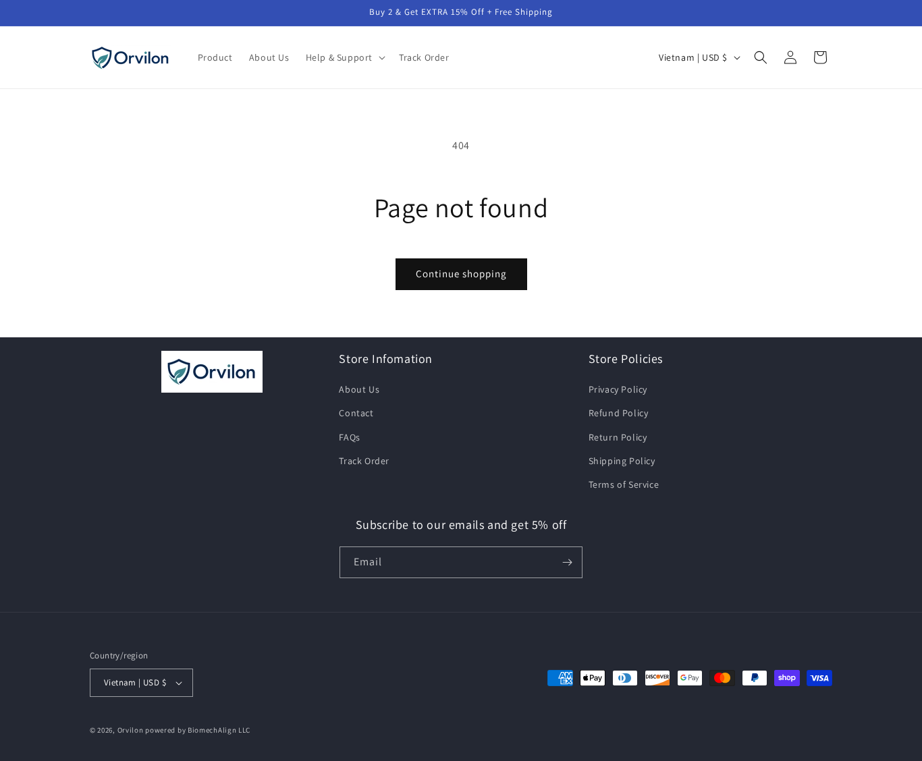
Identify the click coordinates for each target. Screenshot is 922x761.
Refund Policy (619, 413)
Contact (356, 413)
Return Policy (618, 437)
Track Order (364, 461)
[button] (344, 57)
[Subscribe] (567, 562)
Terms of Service (624, 484)
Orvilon (130, 730)
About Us (359, 389)
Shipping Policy (622, 461)
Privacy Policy (618, 389)
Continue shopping (461, 273)
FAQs (349, 437)
